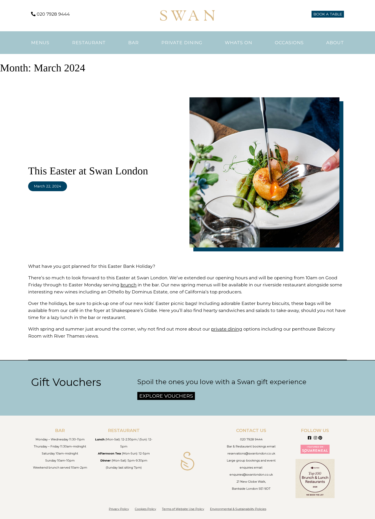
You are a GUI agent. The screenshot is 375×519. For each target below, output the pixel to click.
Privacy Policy (119, 509)
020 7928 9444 (53, 14)
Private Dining (181, 42)
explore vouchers (166, 396)
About (335, 42)
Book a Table (327, 14)
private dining (226, 329)
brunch (129, 285)
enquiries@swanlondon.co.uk (251, 474)
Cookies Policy (145, 509)
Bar (133, 42)
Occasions (289, 42)
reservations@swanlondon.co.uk (251, 453)
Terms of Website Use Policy (183, 509)
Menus (40, 42)
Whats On (238, 42)
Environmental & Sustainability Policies (238, 509)
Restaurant (89, 42)
